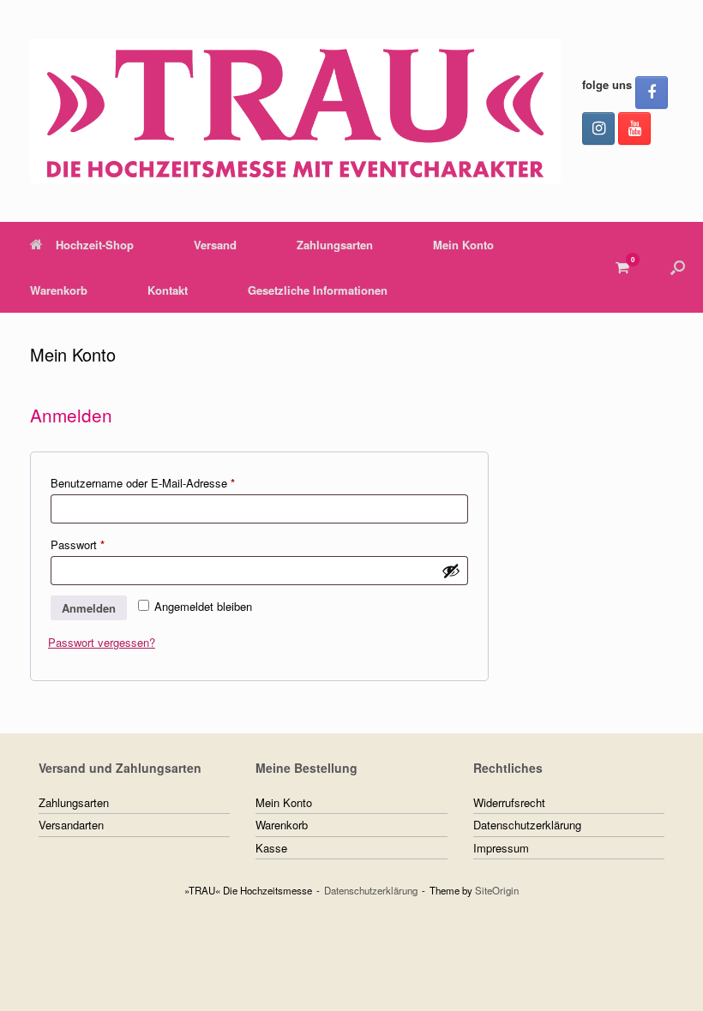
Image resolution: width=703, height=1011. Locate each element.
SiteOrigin (497, 890)
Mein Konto (463, 244)
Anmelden (89, 608)
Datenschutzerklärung (527, 825)
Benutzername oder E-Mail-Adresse (171, 482)
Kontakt (167, 290)
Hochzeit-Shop (95, 244)
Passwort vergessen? (101, 642)
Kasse (271, 848)
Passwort (105, 544)
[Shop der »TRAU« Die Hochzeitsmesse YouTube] (634, 128)
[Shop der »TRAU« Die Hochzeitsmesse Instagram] (598, 128)
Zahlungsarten (335, 244)
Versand (215, 244)
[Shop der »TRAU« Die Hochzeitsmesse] (295, 111)
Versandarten (71, 825)
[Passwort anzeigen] (451, 570)
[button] (677, 267)
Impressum (501, 848)
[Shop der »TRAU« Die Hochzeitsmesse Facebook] (651, 92)
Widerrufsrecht (509, 802)
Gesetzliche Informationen (318, 290)
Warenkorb (58, 290)
